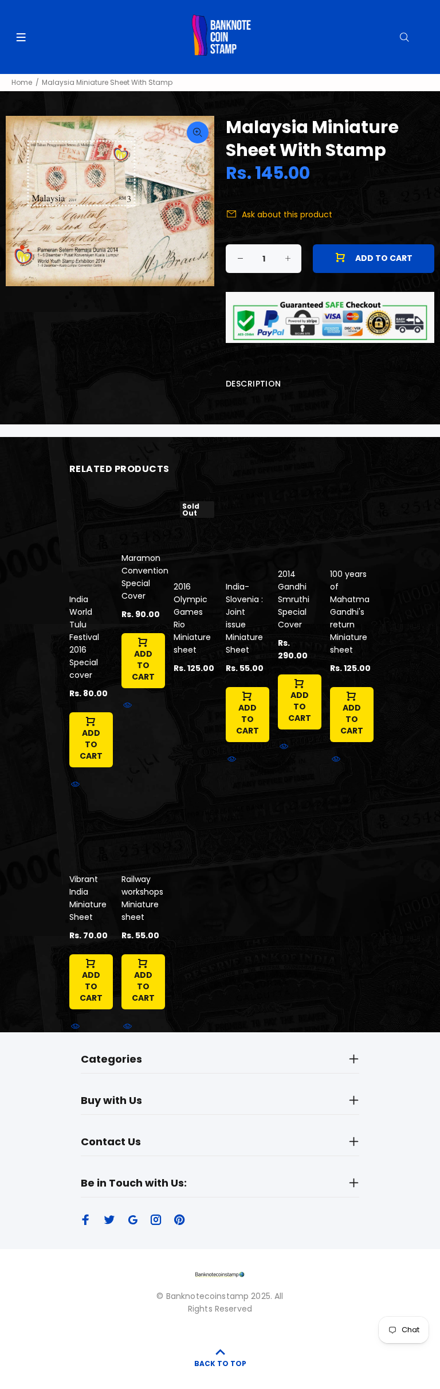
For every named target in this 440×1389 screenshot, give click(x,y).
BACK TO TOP (220, 1363)
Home (21, 82)
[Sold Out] (194, 533)
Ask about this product (287, 214)
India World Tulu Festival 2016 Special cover (84, 637)
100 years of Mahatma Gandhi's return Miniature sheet (350, 612)
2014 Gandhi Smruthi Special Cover (293, 599)
